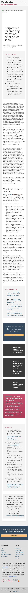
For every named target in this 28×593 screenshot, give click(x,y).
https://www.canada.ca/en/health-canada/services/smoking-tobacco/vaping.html (15, 486)
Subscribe (14, 335)
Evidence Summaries (6, 554)
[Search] (21, 2)
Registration (18, 550)
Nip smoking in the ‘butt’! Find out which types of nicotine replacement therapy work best (14, 307)
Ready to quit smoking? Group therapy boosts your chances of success (13, 294)
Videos (2, 550)
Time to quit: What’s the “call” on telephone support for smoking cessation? (15, 313)
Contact (17, 558)
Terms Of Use (15, 591)
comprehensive (13, 194)
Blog (2, 548)
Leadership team (19, 552)
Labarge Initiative (19, 554)
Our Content (18, 548)
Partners (17, 556)
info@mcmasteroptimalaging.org (15, 515)
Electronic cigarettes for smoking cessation (13, 445)
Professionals (4, 556)
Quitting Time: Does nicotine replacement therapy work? (14, 300)
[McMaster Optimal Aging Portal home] (7, 581)
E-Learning (3, 552)
